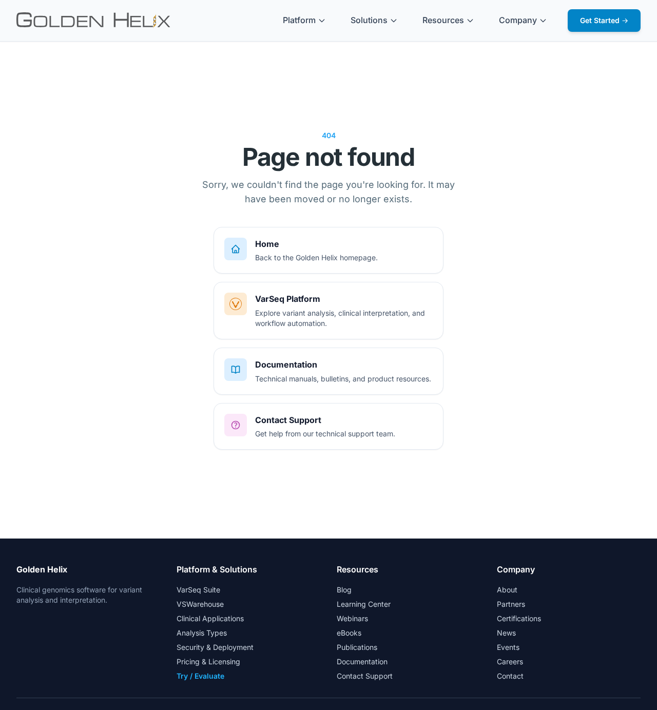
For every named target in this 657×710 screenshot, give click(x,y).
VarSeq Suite (198, 589)
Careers (510, 661)
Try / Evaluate (200, 675)
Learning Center (364, 604)
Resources (443, 20)
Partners (511, 604)
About (507, 589)
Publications (357, 647)
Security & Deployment (215, 647)
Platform (299, 20)
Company (518, 20)
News (506, 632)
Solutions (369, 20)
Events (508, 647)
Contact (510, 675)
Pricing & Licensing (208, 661)
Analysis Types (202, 632)
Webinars (352, 618)
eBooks (349, 632)
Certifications (519, 618)
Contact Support (365, 675)
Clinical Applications (210, 618)
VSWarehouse (200, 604)
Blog (344, 589)
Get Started (604, 20)
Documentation (362, 661)
